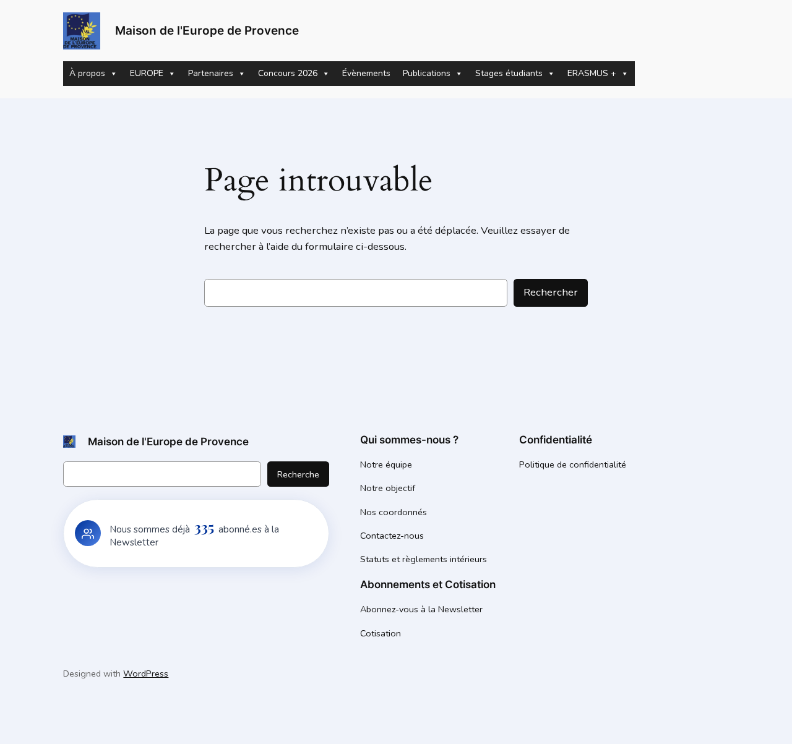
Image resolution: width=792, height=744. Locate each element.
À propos (87, 73)
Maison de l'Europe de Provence (207, 30)
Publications (426, 73)
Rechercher (550, 292)
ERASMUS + (591, 73)
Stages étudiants (509, 73)
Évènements (366, 73)
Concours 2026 (287, 73)
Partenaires (210, 73)
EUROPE (146, 73)
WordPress (145, 673)
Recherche (298, 474)
